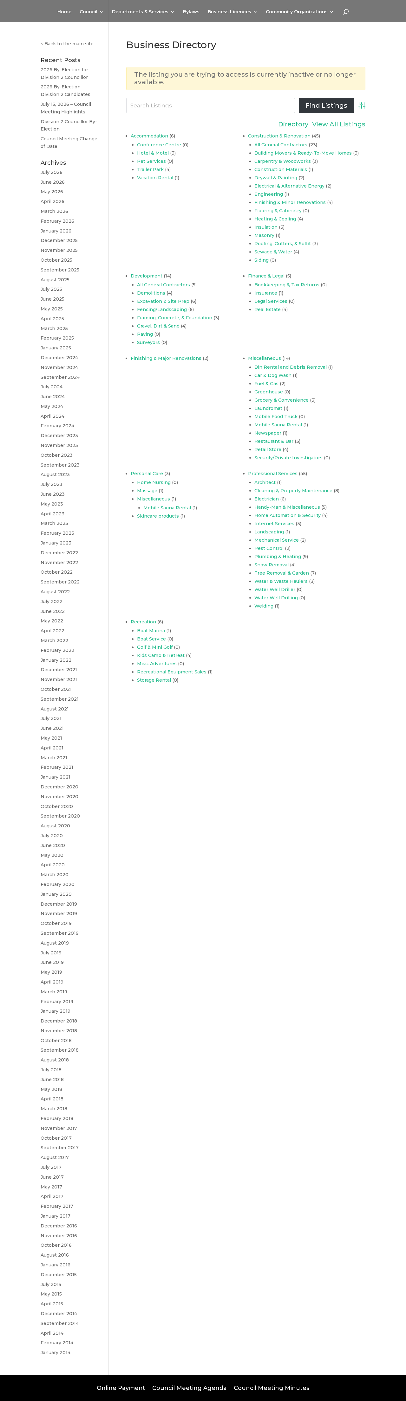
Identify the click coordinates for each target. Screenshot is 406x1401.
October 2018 (56, 1040)
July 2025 (51, 289)
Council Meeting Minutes (271, 1387)
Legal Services (270, 301)
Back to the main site (69, 44)
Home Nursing (154, 482)
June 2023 (53, 494)
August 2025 (55, 280)
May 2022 (52, 621)
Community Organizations (297, 12)
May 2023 (52, 504)
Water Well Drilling (276, 598)
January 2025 (56, 348)
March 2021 (54, 758)
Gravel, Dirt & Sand (158, 326)
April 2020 (53, 865)
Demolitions (151, 293)
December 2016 (59, 1226)
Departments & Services (140, 12)
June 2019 (52, 962)
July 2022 (51, 601)
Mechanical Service (276, 540)
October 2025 (56, 260)
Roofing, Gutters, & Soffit (282, 243)
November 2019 (59, 913)
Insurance (265, 293)
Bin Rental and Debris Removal (290, 367)
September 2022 (60, 582)
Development (146, 276)
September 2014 (60, 1323)
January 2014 (55, 1352)
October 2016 (56, 1245)
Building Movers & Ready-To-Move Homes (303, 153)
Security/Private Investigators (288, 458)
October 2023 (57, 455)
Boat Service (151, 639)
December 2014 (59, 1313)
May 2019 (51, 972)
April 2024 (52, 416)
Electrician (266, 499)
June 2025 (52, 299)
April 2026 (52, 201)
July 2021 (51, 718)
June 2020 (53, 845)
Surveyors (148, 342)
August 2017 (55, 1157)
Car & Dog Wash (272, 375)
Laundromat (268, 408)
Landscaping (269, 532)
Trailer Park (150, 169)
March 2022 (54, 640)
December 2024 (59, 357)
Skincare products (158, 516)
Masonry (264, 235)
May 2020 (52, 855)
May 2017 (51, 1187)
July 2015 (51, 1284)
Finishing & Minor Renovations (290, 202)
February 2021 (57, 767)
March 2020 (55, 874)
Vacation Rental (155, 178)
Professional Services (273, 473)
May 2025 (52, 309)
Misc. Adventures (157, 663)
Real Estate (267, 309)
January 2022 (56, 660)
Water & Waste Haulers (281, 581)
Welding (263, 606)
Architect (265, 482)
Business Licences (229, 12)
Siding (261, 260)
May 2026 (52, 191)
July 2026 (51, 172)
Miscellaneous (264, 358)
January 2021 (55, 777)
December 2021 (59, 669)
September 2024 (60, 377)
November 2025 (59, 250)
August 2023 (55, 474)
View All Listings (338, 124)
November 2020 (59, 796)
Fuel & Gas (266, 383)
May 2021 (51, 738)
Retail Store (267, 449)
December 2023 (59, 435)
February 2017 (57, 1206)
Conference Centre (159, 145)
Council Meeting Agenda (189, 1387)
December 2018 (59, 1021)
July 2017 (51, 1167)
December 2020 (59, 787)
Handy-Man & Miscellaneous (287, 507)
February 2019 (57, 1001)
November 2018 (59, 1031)
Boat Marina (151, 631)
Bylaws (191, 12)
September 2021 (60, 699)
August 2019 (55, 943)
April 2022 (52, 631)
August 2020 (55, 826)
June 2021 (52, 728)
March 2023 (54, 523)
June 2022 (53, 611)
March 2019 (54, 992)
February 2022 (57, 650)
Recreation (143, 622)
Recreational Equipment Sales (171, 672)
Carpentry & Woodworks (282, 161)
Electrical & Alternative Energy (289, 186)
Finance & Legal (266, 276)
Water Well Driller (274, 589)
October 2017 (56, 1138)
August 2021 (55, 709)
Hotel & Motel (153, 153)
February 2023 (57, 533)
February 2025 (57, 338)
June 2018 (52, 1079)
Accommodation (149, 136)
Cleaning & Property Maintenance (293, 491)
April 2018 (52, 1099)
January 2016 (55, 1265)
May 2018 (51, 1089)
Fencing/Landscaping (162, 309)
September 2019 (60, 933)
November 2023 (59, 445)
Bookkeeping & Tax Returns (286, 285)
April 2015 (52, 1304)
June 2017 (52, 1177)
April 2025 (52, 319)
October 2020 (57, 806)
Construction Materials (280, 169)
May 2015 (51, 1294)
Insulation (266, 227)
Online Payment (121, 1387)
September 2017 (60, 1147)
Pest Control (269, 548)
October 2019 (56, 923)
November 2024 (59, 367)
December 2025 (59, 240)
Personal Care (147, 473)
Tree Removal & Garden (281, 573)
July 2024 (51, 387)
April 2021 (52, 748)
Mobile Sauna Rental (278, 425)
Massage (147, 491)
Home (64, 12)
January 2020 (56, 894)
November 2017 (59, 1128)
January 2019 (55, 1011)
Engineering (268, 194)
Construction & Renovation (279, 136)
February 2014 (57, 1343)
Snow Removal (271, 565)
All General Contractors (280, 145)
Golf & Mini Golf (155, 647)
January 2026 (56, 231)
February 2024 (57, 426)
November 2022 (59, 562)
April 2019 (52, 982)
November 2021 (59, 679)
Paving (145, 334)
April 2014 (52, 1333)
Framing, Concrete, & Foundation (174, 318)
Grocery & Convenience (281, 400)
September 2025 (60, 270)
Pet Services (151, 161)
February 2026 (57, 221)
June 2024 (53, 396)
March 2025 (54, 328)
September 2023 (60, 465)
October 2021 (56, 689)
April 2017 (52, 1196)
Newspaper (267, 433)
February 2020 (58, 884)
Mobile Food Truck (276, 416)
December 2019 (59, 904)
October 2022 (57, 572)
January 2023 (56, 543)
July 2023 (51, 484)
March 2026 (54, 211)
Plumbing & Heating (277, 556)
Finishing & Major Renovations (166, 358)
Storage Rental (154, 680)
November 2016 (59, 1236)
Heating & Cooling (275, 219)
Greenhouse (268, 392)
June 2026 (53, 182)
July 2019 (51, 953)
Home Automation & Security (287, 515)
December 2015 (59, 1274)
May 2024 (52, 406)
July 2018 (51, 1070)
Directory (293, 124)
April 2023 (52, 514)
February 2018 (57, 1118)
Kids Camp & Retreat (161, 655)
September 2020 (60, 816)
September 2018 (60, 1050)
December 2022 (59, 553)
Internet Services (274, 523)
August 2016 (55, 1255)
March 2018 (54, 1108)
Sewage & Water (273, 252)
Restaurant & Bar (273, 441)
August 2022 (55, 592)
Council (88, 12)
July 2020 (52, 835)
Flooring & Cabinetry (278, 210)
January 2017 (55, 1216)
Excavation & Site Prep (163, 301)
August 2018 (55, 1060)
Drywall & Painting (275, 178)
